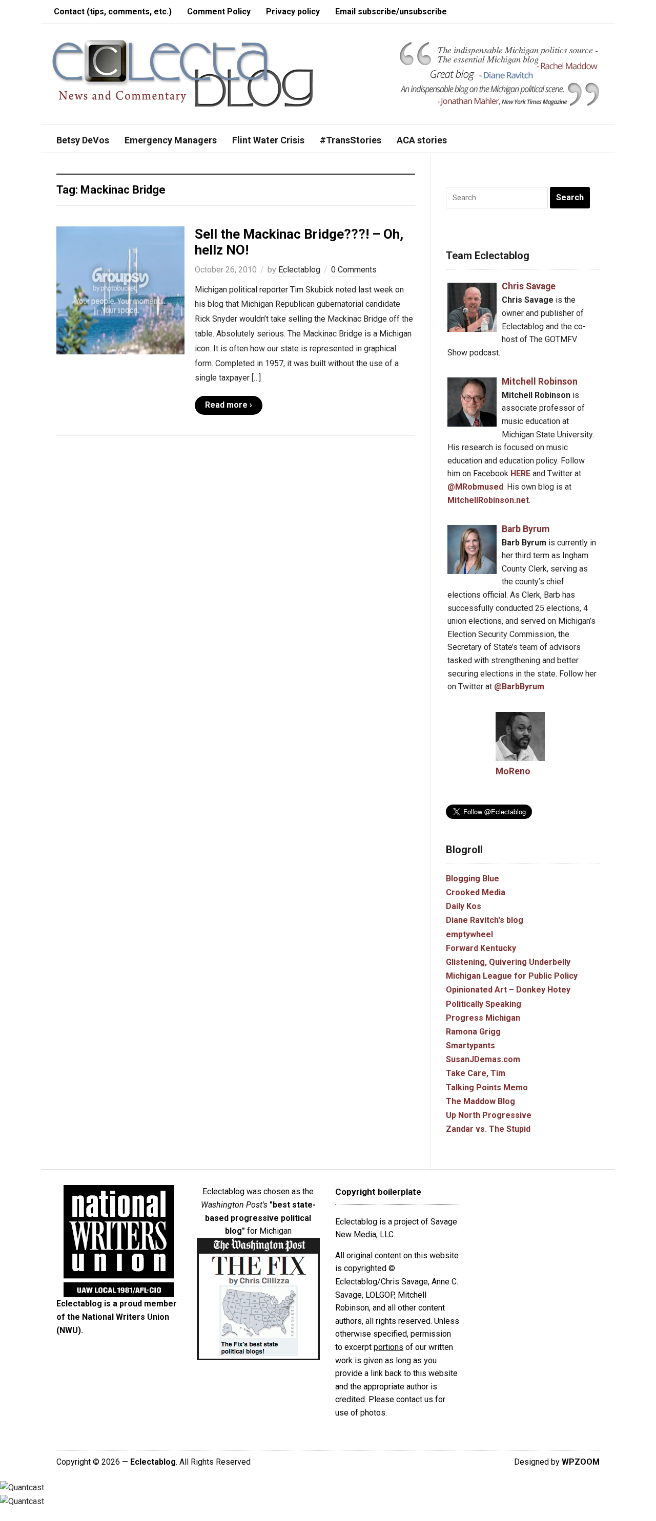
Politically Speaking (483, 1004)
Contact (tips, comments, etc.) (113, 11)
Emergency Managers (171, 140)
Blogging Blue (472, 878)
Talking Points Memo (487, 1087)
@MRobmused (475, 487)
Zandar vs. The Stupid (488, 1129)
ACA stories (422, 140)
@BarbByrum (519, 686)
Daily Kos (463, 906)
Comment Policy (219, 11)
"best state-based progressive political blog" (260, 1218)
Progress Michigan (483, 1018)
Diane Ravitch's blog (484, 920)
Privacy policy (293, 11)
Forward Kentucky (481, 948)
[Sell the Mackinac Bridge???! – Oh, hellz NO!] (120, 289)
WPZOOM (581, 1462)
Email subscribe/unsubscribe (391, 11)
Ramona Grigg (473, 1032)
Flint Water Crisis (268, 140)
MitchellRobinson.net (488, 500)
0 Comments (354, 269)
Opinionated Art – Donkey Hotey (508, 990)
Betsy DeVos (82, 140)
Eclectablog (299, 269)
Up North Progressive (488, 1115)
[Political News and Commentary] (182, 73)
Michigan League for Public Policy (512, 976)
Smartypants (470, 1045)
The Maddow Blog (480, 1101)
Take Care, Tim (475, 1073)
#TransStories (350, 140)
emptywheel (469, 934)
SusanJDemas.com (483, 1059)
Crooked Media (475, 892)
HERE (520, 473)
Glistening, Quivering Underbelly (508, 962)
